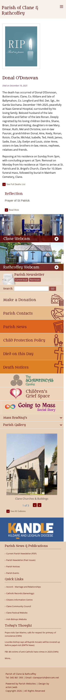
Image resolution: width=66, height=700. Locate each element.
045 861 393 (16, 677)
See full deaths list (15, 184)
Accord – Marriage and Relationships (23, 587)
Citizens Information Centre (19, 600)
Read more (14, 210)
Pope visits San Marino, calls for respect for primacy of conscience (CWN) (30, 634)
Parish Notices (13, 567)
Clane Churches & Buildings (31, 498)
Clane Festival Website (16, 613)
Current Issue (21, 279)
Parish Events (12, 573)
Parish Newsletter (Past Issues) (20, 560)
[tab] (32, 417)
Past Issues (35, 279)
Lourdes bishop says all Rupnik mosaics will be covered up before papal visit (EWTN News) (32, 644)
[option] (31, 467)
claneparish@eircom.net (46, 677)
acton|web (11, 687)
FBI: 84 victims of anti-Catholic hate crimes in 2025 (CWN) (31, 651)
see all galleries (18, 511)
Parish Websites (27, 683)
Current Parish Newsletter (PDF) (21, 554)
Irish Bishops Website (16, 619)
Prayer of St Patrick (17, 200)
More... (8, 658)
